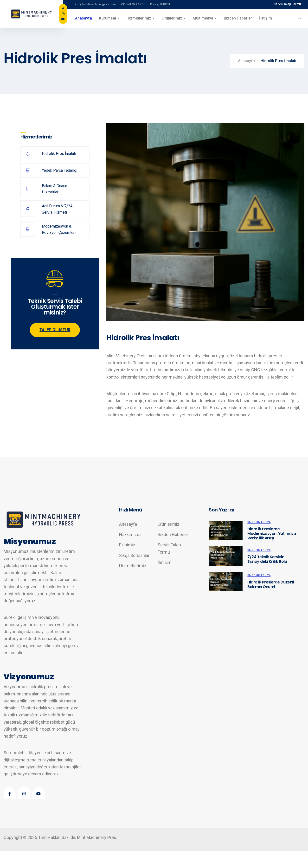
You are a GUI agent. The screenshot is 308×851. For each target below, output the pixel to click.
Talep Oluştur (54, 329)
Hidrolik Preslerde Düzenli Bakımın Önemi (270, 584)
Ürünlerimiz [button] (172, 18)
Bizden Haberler (238, 18)
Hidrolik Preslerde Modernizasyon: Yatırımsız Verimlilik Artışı (271, 534)
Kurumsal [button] (107, 18)
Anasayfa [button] (83, 18)
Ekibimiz (127, 544)
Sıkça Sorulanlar (134, 555)
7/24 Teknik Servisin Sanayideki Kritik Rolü (267, 559)
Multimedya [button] (203, 18)
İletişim (265, 18)
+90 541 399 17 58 (133, 4)
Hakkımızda (130, 534)
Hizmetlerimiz (132, 565)
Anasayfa (246, 61)
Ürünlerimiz (169, 524)
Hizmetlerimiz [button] (139, 18)
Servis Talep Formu (287, 4)
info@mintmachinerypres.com (95, 4)
